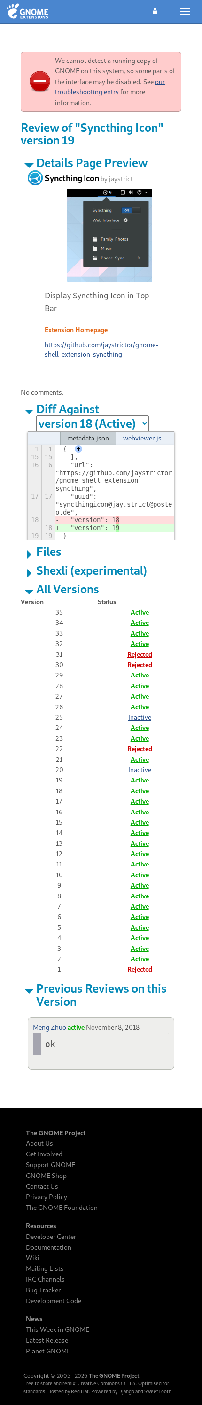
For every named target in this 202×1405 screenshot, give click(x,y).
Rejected (139, 654)
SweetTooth (157, 1391)
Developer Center (51, 1236)
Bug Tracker (43, 1290)
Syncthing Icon (72, 178)
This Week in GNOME (57, 1329)
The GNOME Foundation (62, 1207)
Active (140, 612)
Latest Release (47, 1340)
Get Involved (44, 1154)
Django (126, 1391)
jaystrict (121, 178)
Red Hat (80, 1391)
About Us (39, 1143)
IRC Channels (45, 1279)
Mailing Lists (45, 1268)
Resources (41, 1226)
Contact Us (42, 1186)
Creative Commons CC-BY (107, 1383)
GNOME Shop (46, 1175)
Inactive (139, 717)
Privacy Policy (46, 1196)
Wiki (32, 1257)
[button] (155, 9)
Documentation (48, 1247)
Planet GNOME (48, 1351)
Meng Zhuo (49, 1027)
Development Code (53, 1301)
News (34, 1318)
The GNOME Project (55, 1133)
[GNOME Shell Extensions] (27, 11)
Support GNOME (50, 1165)
